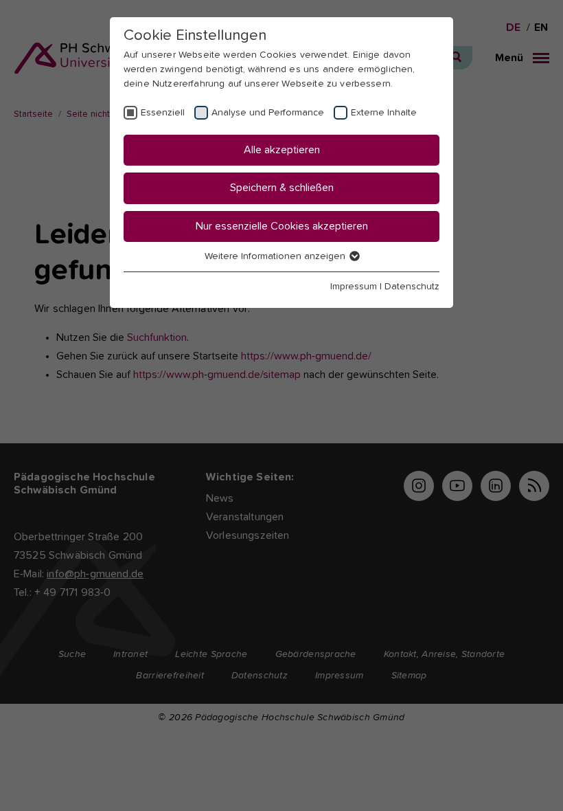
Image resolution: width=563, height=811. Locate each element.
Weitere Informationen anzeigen (276, 256)
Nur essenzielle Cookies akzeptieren (282, 226)
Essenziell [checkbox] (163, 113)
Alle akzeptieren (282, 149)
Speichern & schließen (282, 187)
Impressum (353, 286)
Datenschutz (411, 286)
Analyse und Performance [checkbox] (267, 113)
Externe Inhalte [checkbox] (384, 113)
